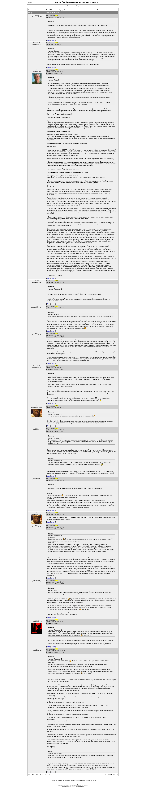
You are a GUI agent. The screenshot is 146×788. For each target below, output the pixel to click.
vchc (36, 333)
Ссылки (88, 780)
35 (50, 774)
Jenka (37, 620)
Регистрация (71, 6)
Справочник (66, 780)
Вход (77, 6)
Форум (83, 780)
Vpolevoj (36, 70)
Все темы (31, 10)
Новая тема (38, 10)
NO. (37, 406)
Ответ (48, 40)
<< (57, 10)
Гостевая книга (75, 780)
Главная (52, 780)
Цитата (53, 40)
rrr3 (37, 306)
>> (69, 10)
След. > (66, 10)
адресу (86, 785)
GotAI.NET (31, 2)
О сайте (93, 780)
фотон (37, 15)
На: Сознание (50, 15)
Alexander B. (37, 42)
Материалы (59, 780)
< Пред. (60, 10)
